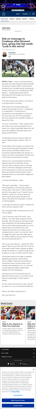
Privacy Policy (16, 391)
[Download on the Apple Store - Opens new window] (11, 363)
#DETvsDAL (6, 28)
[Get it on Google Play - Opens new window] (24, 364)
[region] (18, 388)
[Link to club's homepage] (3, 13)
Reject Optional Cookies (18, 400)
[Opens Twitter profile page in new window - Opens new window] (10, 56)
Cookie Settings (18, 395)
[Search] (30, 14)
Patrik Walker (12, 52)
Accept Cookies (18, 405)
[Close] (34, 369)
